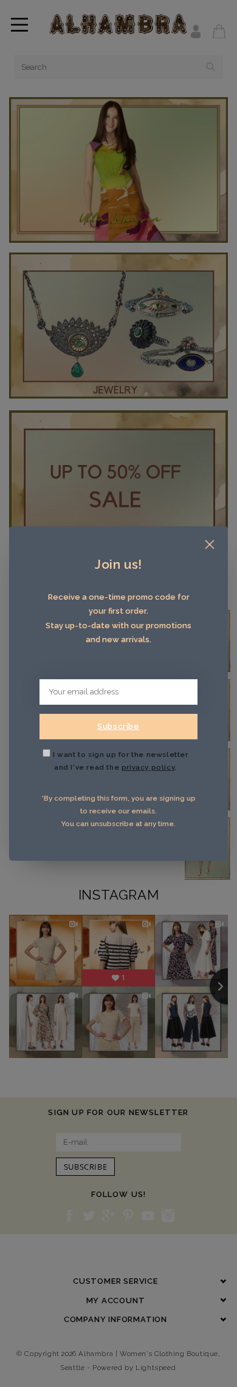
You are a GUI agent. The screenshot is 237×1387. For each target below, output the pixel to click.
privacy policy (148, 767)
